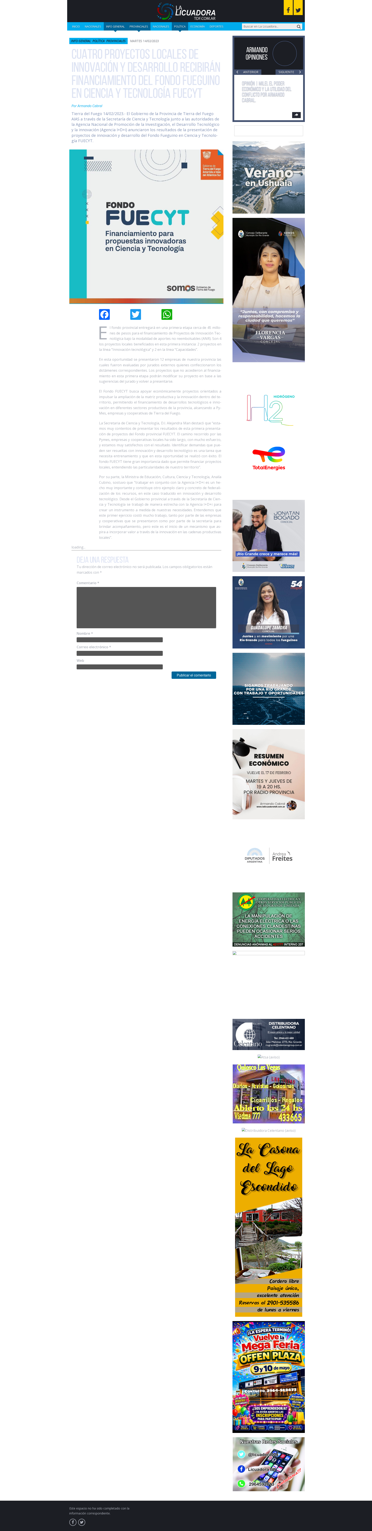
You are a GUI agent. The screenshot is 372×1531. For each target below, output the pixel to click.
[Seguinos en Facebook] (288, 7)
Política (180, 26)
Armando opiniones (257, 53)
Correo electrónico (94, 647)
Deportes (216, 26)
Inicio (76, 26)
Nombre (85, 633)
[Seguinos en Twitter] (298, 7)
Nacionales (93, 26)
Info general (115, 26)
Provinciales (139, 26)
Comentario (88, 583)
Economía (198, 26)
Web (80, 660)
